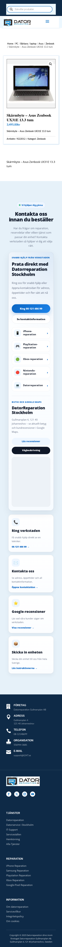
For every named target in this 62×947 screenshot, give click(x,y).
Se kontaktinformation (31, 319)
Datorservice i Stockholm (20, 824)
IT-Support (12, 829)
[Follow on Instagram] (24, 794)
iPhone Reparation (16, 865)
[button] (50, 64)
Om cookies (12, 921)
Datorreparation (15, 820)
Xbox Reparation (15, 880)
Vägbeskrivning (31, 450)
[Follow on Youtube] (32, 794)
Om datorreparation (17, 906)
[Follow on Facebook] (8, 794)
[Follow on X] (16, 794)
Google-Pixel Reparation (19, 885)
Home (10, 44)
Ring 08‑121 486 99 (31, 308)
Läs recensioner (31, 441)
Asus (41, 44)
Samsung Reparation (17, 870)
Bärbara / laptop (28, 44)
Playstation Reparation (18, 875)
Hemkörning (13, 839)
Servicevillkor (13, 911)
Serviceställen (13, 834)
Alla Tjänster (13, 844)
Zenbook (50, 44)
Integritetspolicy (15, 916)
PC (16, 44)
